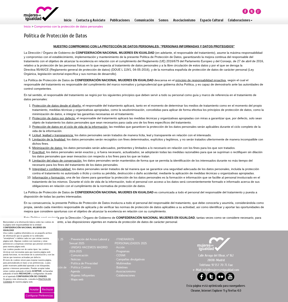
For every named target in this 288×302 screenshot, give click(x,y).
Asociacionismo (184, 20)
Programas (123, 251)
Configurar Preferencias (39, 295)
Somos (163, 20)
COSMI (120, 255)
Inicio (67, 20)
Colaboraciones (239, 20)
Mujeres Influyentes (83, 275)
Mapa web (77, 279)
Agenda (75, 271)
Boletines (122, 267)
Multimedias (123, 263)
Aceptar (34, 289)
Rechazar (47, 289)
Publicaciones (120, 20)
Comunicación (144, 20)
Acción (120, 247)
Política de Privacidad (84, 263)
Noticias (76, 259)
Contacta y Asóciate (90, 20)
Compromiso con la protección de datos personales (68, 26)
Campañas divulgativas (130, 259)
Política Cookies (81, 267)
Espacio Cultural (211, 20)
